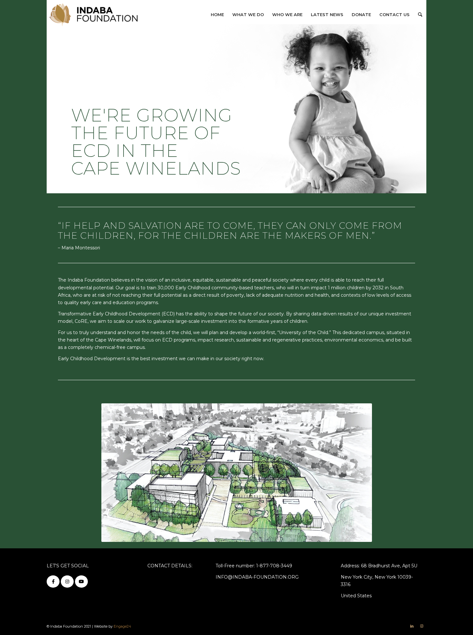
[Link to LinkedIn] (412, 626)
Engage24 (122, 626)
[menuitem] (217, 14)
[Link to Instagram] (421, 626)
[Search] (420, 14)
